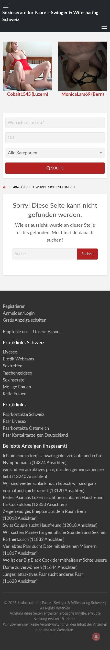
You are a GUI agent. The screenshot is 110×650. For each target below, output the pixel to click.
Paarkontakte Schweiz (23, 414)
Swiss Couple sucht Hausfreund (32, 525)
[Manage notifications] (96, 637)
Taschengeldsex (17, 373)
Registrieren (14, 306)
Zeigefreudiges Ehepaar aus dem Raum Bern (44, 511)
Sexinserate (13, 380)
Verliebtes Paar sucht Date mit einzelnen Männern (49, 546)
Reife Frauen (14, 394)
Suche (57, 168)
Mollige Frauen (17, 387)
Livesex (10, 352)
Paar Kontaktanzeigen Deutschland (35, 435)
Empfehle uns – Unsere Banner (32, 332)
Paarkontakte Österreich (26, 428)
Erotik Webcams (18, 359)
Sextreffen (12, 366)
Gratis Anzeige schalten (24, 320)
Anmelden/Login (19, 313)
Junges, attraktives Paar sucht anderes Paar (43, 574)
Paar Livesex (14, 421)
